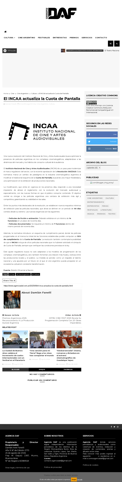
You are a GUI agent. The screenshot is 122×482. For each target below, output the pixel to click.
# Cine (11, 274)
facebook (68, 369)
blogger (15, 369)
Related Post (9, 327)
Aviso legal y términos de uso (17, 468)
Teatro (111, 214)
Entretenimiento (95, 202)
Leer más (79, 479)
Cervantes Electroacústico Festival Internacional (79, 50)
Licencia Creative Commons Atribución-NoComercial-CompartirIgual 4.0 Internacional (99, 109)
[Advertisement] (61, 71)
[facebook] (111, 427)
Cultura (8, 38)
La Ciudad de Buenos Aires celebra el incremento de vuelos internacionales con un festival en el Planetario (13, 355)
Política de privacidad (53, 467)
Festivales (44, 38)
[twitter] (114, 427)
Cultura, (52, 104)
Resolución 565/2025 (66, 172)
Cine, (34, 104)
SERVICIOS (87, 38)
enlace (94, 456)
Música (90, 214)
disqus (42, 369)
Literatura (106, 210)
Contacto (101, 38)
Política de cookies (90, 465)
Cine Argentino (26, 38)
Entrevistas (60, 38)
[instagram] (117, 427)
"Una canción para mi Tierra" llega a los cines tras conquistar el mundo (42, 353)
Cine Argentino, (43, 104)
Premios (74, 38)
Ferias (105, 206)
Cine (12, 93)
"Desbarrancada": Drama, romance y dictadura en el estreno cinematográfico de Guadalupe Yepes (69, 355)
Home (6, 93)
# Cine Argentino (23, 274)
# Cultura (35, 274)
